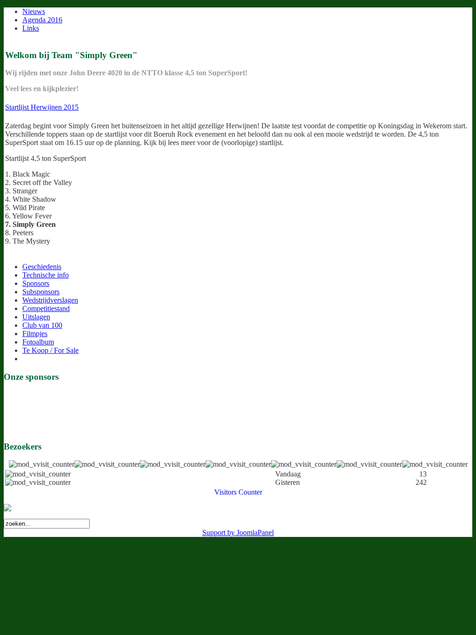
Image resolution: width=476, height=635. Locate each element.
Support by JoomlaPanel (238, 532)
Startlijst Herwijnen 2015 (42, 107)
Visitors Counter (238, 492)
